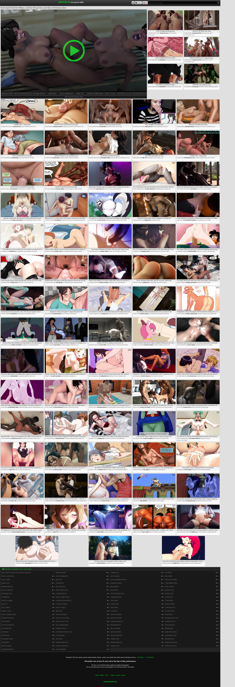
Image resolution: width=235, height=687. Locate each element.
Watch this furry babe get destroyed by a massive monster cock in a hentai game (154, 487)
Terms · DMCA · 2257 (102, 675)
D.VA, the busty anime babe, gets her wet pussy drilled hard (156, 268)
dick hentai (172, 33)
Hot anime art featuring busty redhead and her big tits (113, 455)
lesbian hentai (140, 93)
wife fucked (78, 189)
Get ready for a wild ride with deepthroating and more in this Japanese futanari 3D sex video (198, 424)
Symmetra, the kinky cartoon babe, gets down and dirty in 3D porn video (66, 455)
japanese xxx (21, 251)
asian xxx (13, 251)
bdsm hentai (60, 438)
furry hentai (204, 86)
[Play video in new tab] (74, 10)
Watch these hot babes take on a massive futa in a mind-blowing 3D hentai (110, 175)
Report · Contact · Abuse (118, 675)
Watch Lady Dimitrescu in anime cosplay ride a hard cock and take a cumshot (110, 268)
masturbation (206, 469)
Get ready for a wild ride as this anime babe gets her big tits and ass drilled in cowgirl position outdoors (110, 299)
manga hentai (197, 33)
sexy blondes (56, 376)
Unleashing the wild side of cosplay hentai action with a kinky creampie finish (22, 518)
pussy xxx (22, 282)
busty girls (6, 189)
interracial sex (125, 93)
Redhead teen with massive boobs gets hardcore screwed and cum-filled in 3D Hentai (66, 268)
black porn (115, 628)
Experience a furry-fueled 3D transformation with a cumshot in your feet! (154, 362)
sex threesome (62, 625)
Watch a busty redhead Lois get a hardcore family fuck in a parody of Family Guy (66, 237)
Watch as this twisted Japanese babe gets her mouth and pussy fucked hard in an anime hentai (198, 362)
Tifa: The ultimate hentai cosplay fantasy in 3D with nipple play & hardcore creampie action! (154, 237)
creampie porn (105, 157)
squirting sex (185, 563)
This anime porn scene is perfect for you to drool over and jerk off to (22, 237)
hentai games (144, 313)
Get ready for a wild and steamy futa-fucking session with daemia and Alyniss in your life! (198, 393)
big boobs (189, 33)
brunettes (137, 157)
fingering (162, 60)
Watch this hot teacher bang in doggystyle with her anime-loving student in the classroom (66, 424)
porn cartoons (17, 220)
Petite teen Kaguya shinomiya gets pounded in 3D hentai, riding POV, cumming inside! (22, 393)
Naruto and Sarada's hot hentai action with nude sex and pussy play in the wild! (110, 393)
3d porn (53, 93)
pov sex (151, 35)
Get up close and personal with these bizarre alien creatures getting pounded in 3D (198, 487)
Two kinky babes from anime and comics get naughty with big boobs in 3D (198, 268)
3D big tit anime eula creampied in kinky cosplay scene (112, 549)
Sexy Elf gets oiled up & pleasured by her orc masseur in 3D (156, 299)
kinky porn (104, 251)
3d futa (200, 189)
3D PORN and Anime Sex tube (201, 85)
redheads (22, 189)
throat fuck (6, 345)
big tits (81, 93)
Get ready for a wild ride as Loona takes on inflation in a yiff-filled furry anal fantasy (110, 206)
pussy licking (50, 189)
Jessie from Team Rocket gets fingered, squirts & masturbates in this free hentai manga (183, 549)
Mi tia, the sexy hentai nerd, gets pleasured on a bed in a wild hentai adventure (110, 487)
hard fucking (6, 220)
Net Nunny (140, 657)
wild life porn (122, 220)
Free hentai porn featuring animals (16, 572)
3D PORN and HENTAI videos (165, 85)
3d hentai (73, 313)
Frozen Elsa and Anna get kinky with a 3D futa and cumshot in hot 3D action (22, 299)
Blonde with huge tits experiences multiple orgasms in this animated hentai (66, 362)
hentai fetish (94, 282)
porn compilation (96, 93)
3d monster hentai (184, 189)
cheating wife (7, 639)
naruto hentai (62, 646)
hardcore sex (138, 220)
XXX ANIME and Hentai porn (165, 31)
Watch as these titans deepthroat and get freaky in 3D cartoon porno (23, 331)
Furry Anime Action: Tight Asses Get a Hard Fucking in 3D (156, 424)
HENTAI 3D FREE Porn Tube (202, 31)
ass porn (212, 157)
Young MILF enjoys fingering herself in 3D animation (200, 455)
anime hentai (40, 93)
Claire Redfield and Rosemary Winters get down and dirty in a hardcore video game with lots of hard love (198, 206)
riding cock (114, 282)
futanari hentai (116, 189)
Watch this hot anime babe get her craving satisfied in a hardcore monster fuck (198, 518)
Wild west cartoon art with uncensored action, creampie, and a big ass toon (154, 518)
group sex (5, 635)
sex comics (181, 282)
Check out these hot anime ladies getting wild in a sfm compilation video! (110, 518)
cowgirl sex (6, 628)
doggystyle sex (154, 33)
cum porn (169, 600)
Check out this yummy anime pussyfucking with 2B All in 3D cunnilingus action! (22, 268)
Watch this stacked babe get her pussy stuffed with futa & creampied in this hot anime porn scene (198, 175)
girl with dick (205, 438)
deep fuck (14, 282)
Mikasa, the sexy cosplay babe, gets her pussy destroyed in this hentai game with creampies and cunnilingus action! (66, 206)
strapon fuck (190, 35)
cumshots (14, 189)
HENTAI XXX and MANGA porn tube (66, 124)
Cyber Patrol (150, 657)
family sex (58, 251)
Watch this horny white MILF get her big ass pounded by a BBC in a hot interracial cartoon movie (22, 487)
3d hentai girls (95, 251)
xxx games (201, 220)
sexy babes (207, 189)
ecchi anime (69, 189)
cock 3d (180, 157)
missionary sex (38, 407)
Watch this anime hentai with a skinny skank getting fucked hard (111, 424)
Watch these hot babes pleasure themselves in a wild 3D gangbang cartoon (154, 455)
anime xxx (168, 189)
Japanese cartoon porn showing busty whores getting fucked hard (23, 206)
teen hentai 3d (94, 157)
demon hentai (116, 642)
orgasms (188, 86)
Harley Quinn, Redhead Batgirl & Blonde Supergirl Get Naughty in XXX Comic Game (66, 331)
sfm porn (154, 282)
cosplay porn (164, 251)
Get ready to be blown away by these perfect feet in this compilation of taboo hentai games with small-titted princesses (22, 455)
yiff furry (93, 220)
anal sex (160, 157)
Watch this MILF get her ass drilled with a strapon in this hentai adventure (22, 362)
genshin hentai (111, 563)
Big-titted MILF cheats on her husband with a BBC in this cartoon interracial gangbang (22, 424)
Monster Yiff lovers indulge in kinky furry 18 (114, 331)
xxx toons (111, 93)
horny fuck (152, 157)
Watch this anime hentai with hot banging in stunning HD (156, 206)
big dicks (114, 590)
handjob (195, 86)
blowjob (58, 220)
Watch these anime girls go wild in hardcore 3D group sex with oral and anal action (154, 393)
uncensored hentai (24, 93)
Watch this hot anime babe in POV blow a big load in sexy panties (67, 518)
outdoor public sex (74, 97)
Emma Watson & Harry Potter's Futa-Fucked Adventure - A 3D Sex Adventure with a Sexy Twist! (66, 487)
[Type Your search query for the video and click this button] (218, 2)
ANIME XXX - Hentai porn (22, 124)
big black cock (207, 33)
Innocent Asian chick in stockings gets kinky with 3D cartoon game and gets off (66, 393)
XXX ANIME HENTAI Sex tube (165, 58)
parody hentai (77, 251)
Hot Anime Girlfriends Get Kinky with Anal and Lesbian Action (111, 237)
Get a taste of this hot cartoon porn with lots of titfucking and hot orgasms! (198, 237)
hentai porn (8, 93)
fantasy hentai (111, 220)
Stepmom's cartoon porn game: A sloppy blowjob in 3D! (68, 299)
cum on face (192, 376)
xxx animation (67, 93)
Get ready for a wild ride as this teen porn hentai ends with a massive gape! (110, 362)
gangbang (162, 469)
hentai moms (60, 189)
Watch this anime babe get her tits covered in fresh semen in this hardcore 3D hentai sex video (198, 331)
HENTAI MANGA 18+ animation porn (201, 58)
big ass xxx (164, 33)
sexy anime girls (139, 189)
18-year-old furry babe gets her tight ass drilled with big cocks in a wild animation (154, 331)
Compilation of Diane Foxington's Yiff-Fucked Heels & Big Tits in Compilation (198, 299)
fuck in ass (101, 220)
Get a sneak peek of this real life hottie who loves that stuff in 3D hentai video (154, 175)
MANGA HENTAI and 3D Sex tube (110, 124)
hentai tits (102, 469)
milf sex (37, 438)
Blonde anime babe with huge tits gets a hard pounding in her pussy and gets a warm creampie (37, 549)
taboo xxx (27, 469)
